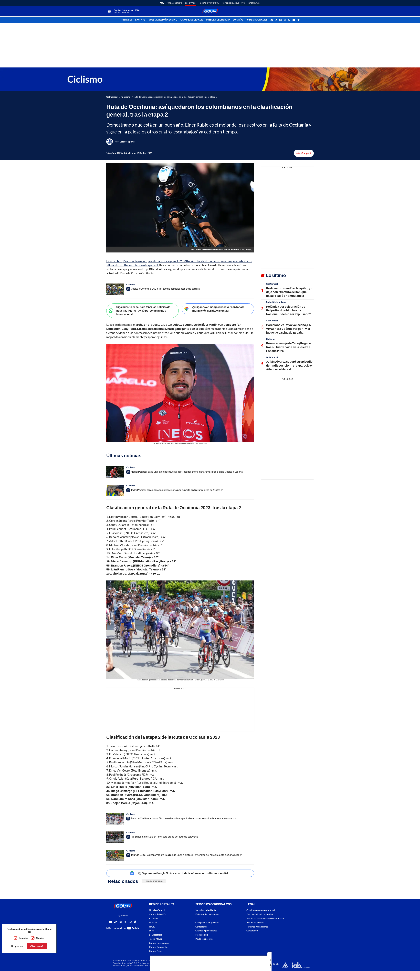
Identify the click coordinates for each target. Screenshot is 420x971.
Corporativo (252, 931)
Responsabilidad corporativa (259, 914)
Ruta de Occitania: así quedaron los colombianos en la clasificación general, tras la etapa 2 (175, 97)
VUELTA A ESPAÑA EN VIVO (163, 20)
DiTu (151, 931)
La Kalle (153, 923)
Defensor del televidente (207, 914)
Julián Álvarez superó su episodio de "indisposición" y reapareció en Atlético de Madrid (290, 365)
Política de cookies (255, 923)
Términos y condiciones (257, 927)
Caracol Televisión (157, 914)
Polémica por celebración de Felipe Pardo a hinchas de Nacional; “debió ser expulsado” (288, 310)
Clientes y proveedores (206, 931)
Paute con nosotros (204, 939)
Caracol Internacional (159, 943)
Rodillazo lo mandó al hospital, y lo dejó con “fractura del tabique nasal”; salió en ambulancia (289, 292)
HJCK (152, 927)
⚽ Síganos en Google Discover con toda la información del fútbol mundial (218, 308)
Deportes (23, 938)
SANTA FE (140, 20)
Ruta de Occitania (153, 881)
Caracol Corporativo (158, 947)
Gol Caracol (190, 3)
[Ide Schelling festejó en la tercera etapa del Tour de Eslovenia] (115, 837)
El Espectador (155, 935)
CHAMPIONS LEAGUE (191, 20)
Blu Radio (153, 918)
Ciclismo (125, 97)
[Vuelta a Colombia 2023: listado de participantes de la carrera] (115, 289)
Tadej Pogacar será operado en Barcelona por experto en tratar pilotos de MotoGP (177, 489)
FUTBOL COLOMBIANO (218, 20)
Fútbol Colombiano (276, 302)
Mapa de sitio (201, 935)
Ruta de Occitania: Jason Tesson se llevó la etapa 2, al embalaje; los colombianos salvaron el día (183, 818)
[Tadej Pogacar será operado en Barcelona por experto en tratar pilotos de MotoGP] (115, 490)
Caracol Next (155, 951)
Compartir (306, 153)
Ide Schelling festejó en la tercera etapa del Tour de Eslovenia (164, 836)
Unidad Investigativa (209, 3)
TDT (197, 918)
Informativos (254, 3)
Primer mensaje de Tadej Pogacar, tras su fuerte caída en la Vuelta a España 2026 (289, 347)
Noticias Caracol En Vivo (233, 3)
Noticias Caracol (157, 910)
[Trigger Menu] (109, 11)
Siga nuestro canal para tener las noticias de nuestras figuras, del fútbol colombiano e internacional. (143, 310)
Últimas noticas (175, 3)
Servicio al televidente (205, 910)
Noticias (40, 938)
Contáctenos (201, 927)
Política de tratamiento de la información (265, 918)
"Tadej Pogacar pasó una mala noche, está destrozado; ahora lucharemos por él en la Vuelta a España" (187, 471)
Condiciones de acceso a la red (260, 910)
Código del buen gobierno (207, 923)
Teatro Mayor (155, 939)
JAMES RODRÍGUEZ (257, 20)
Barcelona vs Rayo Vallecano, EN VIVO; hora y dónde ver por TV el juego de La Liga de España (288, 328)
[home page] (162, 3)
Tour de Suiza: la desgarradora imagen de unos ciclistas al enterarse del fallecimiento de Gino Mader (186, 854)
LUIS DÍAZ (238, 20)
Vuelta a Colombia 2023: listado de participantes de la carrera (165, 288)
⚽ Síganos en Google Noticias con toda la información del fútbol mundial (183, 873)
